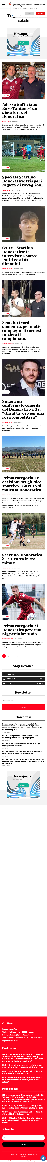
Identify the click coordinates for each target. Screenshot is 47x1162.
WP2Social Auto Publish (15, 1161)
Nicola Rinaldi (7, 343)
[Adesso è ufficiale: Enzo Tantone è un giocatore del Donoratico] (23, 80)
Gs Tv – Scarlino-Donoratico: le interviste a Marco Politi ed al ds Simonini (19, 255)
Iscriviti (40, 683)
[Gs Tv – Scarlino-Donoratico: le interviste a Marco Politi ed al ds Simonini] (23, 224)
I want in (23, 707)
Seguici (40, 13)
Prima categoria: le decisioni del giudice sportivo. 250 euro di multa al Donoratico (21, 483)
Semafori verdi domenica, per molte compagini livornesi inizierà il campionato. (21, 330)
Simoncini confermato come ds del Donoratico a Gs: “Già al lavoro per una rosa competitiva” (23, 409)
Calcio (6, 95)
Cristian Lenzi (7, 269)
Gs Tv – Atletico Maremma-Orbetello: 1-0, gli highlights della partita (21, 744)
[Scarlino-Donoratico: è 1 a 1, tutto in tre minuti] (23, 531)
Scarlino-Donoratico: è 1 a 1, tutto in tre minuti (23, 558)
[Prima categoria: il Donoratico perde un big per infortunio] (23, 602)
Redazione (6, 121)
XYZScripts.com (34, 1161)
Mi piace (40, 674)
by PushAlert (17, 16)
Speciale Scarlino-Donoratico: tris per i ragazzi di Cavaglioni (22, 181)
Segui (41, 679)
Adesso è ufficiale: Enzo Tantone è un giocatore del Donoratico (19, 110)
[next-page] (17, 656)
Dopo (29, 13)
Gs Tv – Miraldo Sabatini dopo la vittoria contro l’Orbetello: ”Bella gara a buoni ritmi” (22, 752)
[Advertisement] (23, 910)
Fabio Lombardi (7, 639)
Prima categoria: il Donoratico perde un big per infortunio (22, 629)
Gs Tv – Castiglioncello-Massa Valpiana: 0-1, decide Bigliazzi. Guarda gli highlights (20, 736)
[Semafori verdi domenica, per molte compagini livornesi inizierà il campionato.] (23, 298)
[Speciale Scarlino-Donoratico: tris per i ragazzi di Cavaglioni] (23, 153)
